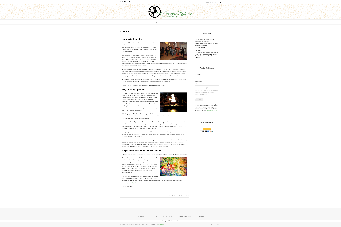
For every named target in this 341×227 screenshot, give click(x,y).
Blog (186, 22)
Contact (216, 22)
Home (124, 22)
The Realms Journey (155, 22)
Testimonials (205, 22)
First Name (198, 74)
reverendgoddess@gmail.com (130, 183)
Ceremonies (178, 22)
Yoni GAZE (198, 50)
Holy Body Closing (200, 47)
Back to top (215, 224)
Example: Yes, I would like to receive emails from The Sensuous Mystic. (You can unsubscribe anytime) (206, 92)
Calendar (194, 22)
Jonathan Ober (162, 224)
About (131, 22)
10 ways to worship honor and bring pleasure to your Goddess (204, 40)
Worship (168, 22)
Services (140, 22)
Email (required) (199, 81)
